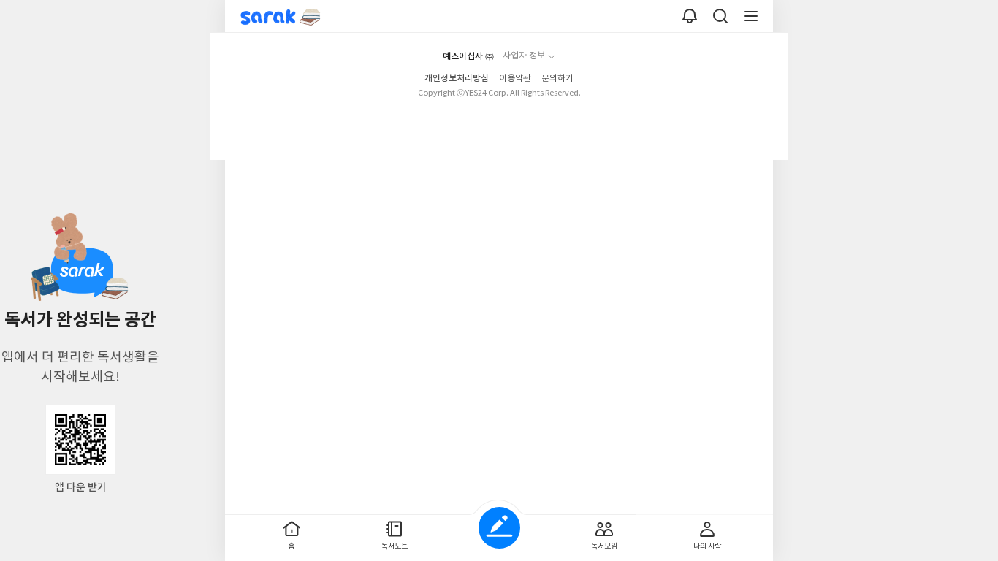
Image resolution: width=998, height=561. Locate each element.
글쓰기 (499, 528)
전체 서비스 (751, 16)
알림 (689, 16)
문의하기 (557, 78)
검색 (720, 16)
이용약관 (515, 78)
